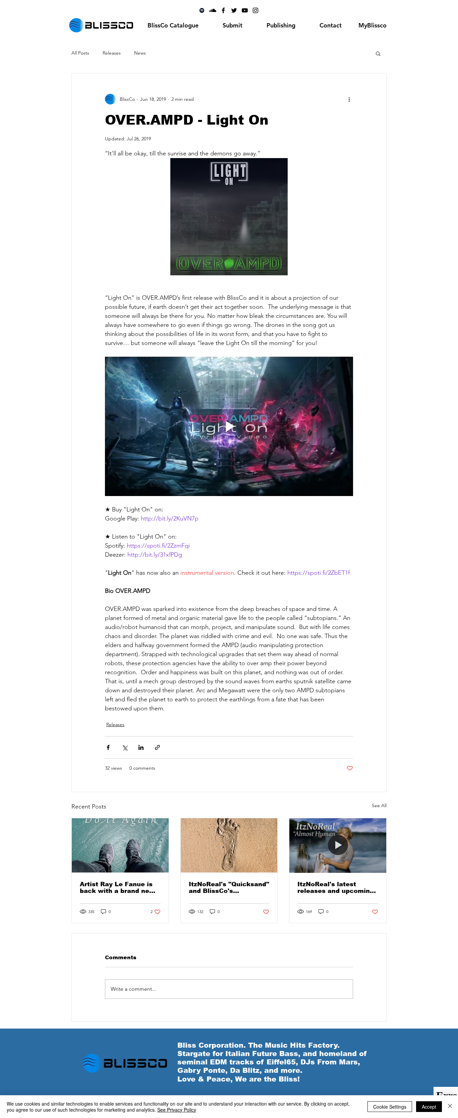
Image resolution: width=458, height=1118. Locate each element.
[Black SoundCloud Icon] (212, 10)
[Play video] (229, 426)
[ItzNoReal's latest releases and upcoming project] (337, 845)
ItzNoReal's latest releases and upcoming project (335, 887)
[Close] (450, 1107)
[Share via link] (157, 747)
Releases (112, 53)
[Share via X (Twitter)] (124, 747)
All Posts (80, 53)
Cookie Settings (389, 1106)
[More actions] (349, 99)
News (140, 53)
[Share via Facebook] (108, 747)
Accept (429, 1106)
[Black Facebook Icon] (223, 10)
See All (379, 805)
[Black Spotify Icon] (202, 10)
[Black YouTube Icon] (244, 10)
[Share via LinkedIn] (141, 747)
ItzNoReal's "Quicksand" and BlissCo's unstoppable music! (229, 887)
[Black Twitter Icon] (234, 10)
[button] (378, 53)
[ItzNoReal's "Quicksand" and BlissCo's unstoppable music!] (229, 845)
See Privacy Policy (176, 1109)
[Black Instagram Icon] (255, 10)
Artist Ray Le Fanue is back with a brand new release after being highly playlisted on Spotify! (117, 887)
